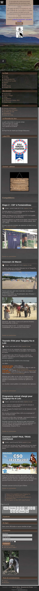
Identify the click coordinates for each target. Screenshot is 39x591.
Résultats (6, 582)
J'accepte (19, 23)
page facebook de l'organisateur (26, 370)
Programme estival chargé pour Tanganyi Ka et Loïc (17, 397)
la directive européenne (18, 19)
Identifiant (5, 533)
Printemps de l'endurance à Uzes (15, 495)
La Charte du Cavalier (10, 81)
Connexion (6, 543)
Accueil (6, 76)
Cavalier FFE (7, 87)
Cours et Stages (8, 95)
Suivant (22, 511)
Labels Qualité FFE (9, 79)
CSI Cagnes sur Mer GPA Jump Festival (18, 500)
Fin (27, 511)
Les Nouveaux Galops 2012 (12, 100)
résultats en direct (11, 227)
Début (6, 508)
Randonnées (7, 94)
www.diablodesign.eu (22, 589)
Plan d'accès (7, 86)
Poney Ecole (7, 102)
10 (17, 511)
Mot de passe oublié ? (10, 547)
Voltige (5, 97)
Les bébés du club (9, 111)
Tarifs (5, 84)
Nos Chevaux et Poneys (11, 110)
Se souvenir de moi (8, 541)
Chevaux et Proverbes (10, 108)
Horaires (6, 82)
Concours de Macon (11, 262)
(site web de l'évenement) (21, 369)
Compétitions (7, 98)
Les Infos (6, 78)
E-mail (30, 208)
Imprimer (26, 208)
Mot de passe (6, 537)
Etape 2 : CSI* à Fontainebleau (16, 205)
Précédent (13, 508)
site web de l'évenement (17, 373)
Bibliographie (7, 113)
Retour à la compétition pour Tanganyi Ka (18, 494)
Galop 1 (6, 581)
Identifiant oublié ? (9, 546)
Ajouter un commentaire (9, 256)
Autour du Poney (8, 115)
